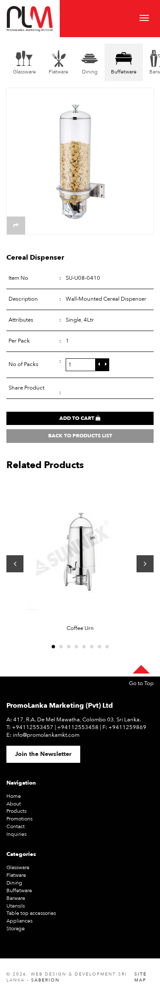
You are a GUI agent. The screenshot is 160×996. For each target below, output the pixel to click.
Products (16, 811)
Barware (15, 898)
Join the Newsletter (43, 754)
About (13, 803)
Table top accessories (31, 913)
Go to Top (141, 683)
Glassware (17, 867)
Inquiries (16, 834)
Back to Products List (80, 435)
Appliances (19, 920)
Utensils (15, 905)
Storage (15, 928)
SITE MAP (140, 977)
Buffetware (19, 890)
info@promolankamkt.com (46, 735)
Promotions (19, 818)
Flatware (16, 875)
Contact (15, 826)
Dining (14, 882)
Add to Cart (77, 418)
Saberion (45, 980)
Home (13, 796)
